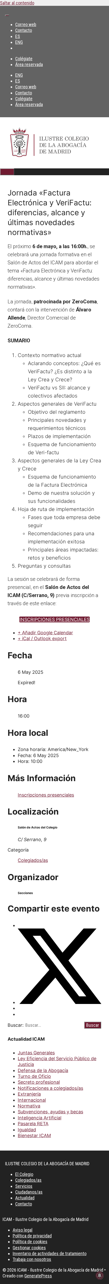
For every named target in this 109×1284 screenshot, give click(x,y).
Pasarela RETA (33, 1123)
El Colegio (24, 1174)
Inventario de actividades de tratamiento (49, 1253)
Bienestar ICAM (34, 1135)
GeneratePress (38, 1275)
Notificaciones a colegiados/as (50, 1088)
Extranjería (29, 1094)
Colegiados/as (33, 860)
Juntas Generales (36, 1052)
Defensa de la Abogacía (43, 1070)
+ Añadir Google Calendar (45, 632)
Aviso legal (22, 1230)
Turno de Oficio (34, 1076)
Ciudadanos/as (29, 1192)
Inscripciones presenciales (46, 795)
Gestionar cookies (29, 1247)
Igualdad (27, 1129)
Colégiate (23, 58)
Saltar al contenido (17, 3)
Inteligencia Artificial (39, 1117)
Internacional (32, 1100)
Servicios (23, 1186)
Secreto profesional (39, 1082)
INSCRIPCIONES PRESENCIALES (54, 619)
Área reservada (29, 64)
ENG (19, 42)
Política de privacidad (32, 1235)
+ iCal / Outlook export (42, 638)
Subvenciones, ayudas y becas (50, 1111)
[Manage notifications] (100, 1275)
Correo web (25, 24)
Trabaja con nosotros (32, 1259)
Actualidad (24, 1197)
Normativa (29, 1106)
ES (17, 36)
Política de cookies (30, 1241)
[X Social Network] (59, 1002)
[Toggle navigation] (7, 15)
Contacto (23, 30)
